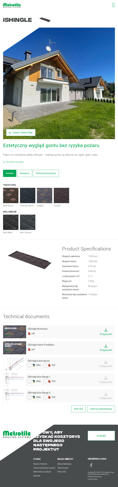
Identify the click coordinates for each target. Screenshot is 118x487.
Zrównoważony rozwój (44, 467)
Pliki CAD (78, 408)
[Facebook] (91, 465)
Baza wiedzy (65, 458)
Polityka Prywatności (95, 477)
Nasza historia (40, 463)
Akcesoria (24, 173)
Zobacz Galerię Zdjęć (22, 132)
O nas (37, 458)
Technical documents (46, 173)
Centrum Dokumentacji (101, 408)
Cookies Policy (92, 479)
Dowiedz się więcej (15, 161)
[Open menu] (113, 5)
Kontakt (10, 173)
